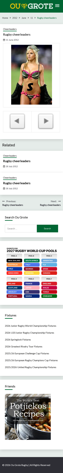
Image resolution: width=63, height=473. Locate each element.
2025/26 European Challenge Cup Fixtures (27, 353)
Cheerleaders (10, 29)
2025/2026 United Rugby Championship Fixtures (30, 367)
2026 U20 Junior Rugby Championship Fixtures (29, 332)
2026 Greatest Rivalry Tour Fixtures (23, 346)
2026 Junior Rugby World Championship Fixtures (30, 325)
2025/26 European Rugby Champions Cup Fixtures (31, 360)
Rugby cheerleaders (16, 161)
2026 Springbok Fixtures (18, 339)
